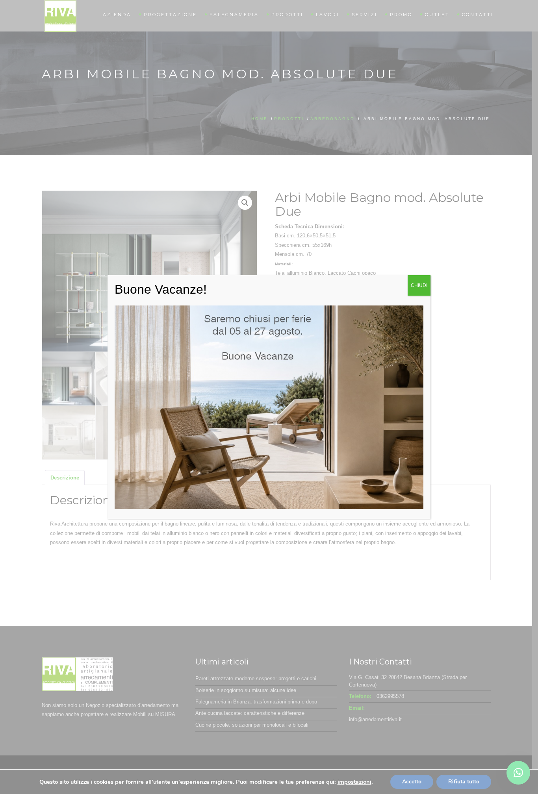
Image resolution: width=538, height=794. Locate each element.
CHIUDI (419, 285)
